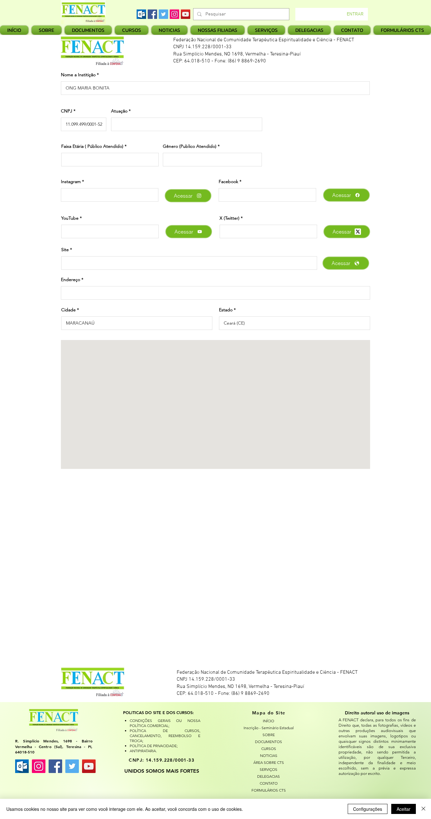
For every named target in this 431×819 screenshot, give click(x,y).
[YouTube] (185, 14)
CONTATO (269, 783)
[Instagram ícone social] (38, 766)
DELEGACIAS (268, 776)
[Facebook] (152, 14)
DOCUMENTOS (268, 741)
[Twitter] (163, 14)
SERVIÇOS (268, 769)
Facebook (228, 181)
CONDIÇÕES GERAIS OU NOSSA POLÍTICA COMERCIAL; (165, 723)
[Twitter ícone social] (72, 766)
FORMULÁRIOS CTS (268, 790)
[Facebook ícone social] (55, 766)
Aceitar (403, 809)
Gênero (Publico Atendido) (189, 146)
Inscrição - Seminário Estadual (268, 727)
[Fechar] (423, 809)
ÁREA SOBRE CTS (268, 762)
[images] (141, 14)
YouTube (70, 218)
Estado (226, 310)
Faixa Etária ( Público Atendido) (92, 146)
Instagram (71, 181)
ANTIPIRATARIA (143, 750)
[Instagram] (174, 14)
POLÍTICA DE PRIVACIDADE (153, 745)
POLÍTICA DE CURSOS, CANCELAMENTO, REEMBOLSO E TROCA (165, 735)
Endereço (70, 279)
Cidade (68, 310)
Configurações (367, 809)
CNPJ (66, 111)
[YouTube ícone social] (89, 766)
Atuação (119, 111)
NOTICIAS (268, 755)
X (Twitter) (229, 218)
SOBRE (269, 734)
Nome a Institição (78, 74)
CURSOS (268, 748)
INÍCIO (268, 720)
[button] (217, 30)
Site (65, 249)
